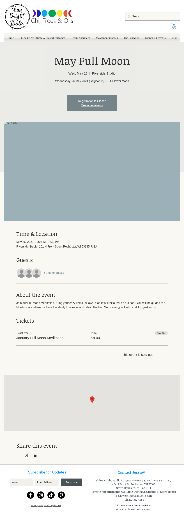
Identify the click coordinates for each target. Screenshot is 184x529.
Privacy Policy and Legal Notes (46, 505)
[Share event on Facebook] (18, 455)
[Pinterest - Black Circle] (61, 495)
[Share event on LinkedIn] (35, 455)
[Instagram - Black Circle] (40, 495)
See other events (92, 105)
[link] (174, 26)
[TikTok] (51, 495)
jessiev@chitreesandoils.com (133, 495)
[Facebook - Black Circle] (30, 495)
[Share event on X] (27, 455)
